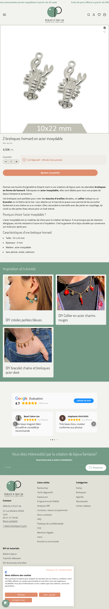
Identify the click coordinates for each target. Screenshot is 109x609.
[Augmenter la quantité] (16, 161)
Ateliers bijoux (10, 553)
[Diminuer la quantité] (6, 161)
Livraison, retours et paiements (52, 510)
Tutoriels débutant (12, 558)
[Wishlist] (99, 14)
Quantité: (7, 157)
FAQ (39, 519)
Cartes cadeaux (83, 505)
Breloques (81, 492)
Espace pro (42, 496)
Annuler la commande (48, 541)
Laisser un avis (84, 400)
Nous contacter (10, 521)
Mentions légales (45, 532)
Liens (39, 536)
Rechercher (42, 488)
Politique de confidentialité (50, 523)
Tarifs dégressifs (45, 492)
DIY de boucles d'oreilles (15, 562)
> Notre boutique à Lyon (15, 525)
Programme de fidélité (48, 501)
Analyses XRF (43, 505)
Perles (79, 488)
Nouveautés (82, 501)
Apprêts (80, 496)
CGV (39, 528)
